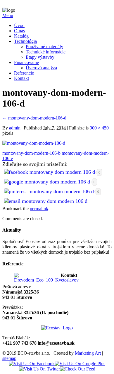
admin (14, 127)
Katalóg (21, 35)
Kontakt (21, 78)
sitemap (9, 358)
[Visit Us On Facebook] (32, 363)
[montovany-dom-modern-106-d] (33, 143)
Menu (7, 15)
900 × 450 (99, 127)
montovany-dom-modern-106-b (31, 153)
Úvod (19, 25)
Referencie (24, 72)
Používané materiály (44, 46)
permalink (39, 208)
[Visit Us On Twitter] (39, 368)
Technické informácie (45, 51)
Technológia (25, 41)
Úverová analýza (41, 67)
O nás (19, 30)
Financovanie (26, 62)
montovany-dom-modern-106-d (34, 117)
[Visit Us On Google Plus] (80, 363)
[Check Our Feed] (77, 368)
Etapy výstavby (40, 57)
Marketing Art (88, 353)
